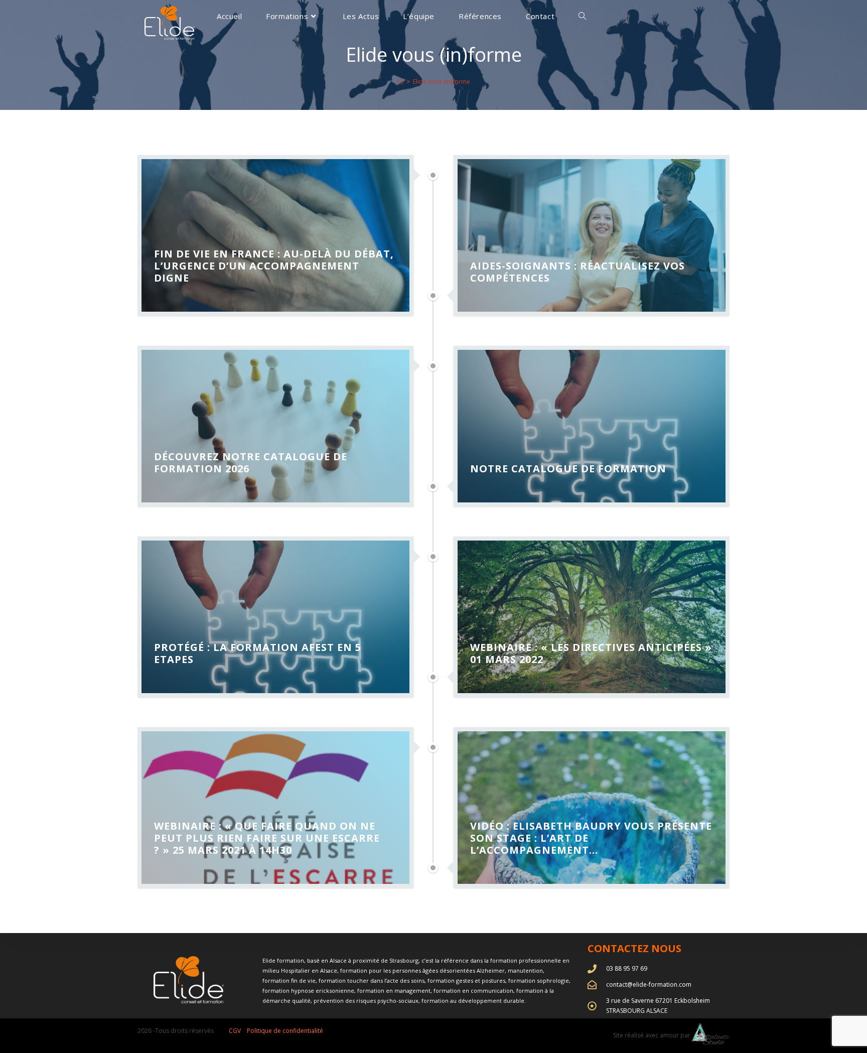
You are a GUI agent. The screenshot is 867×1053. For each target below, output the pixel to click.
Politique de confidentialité (285, 1030)
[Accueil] (400, 81)
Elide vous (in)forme (441, 81)
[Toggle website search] (582, 16)
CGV (235, 1030)
